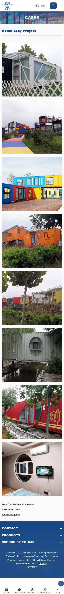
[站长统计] (43, 564)
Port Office (14, 509)
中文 (43, 5)
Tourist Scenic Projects (21, 504)
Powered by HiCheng (26, 563)
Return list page (11, 514)
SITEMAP (32, 567)
